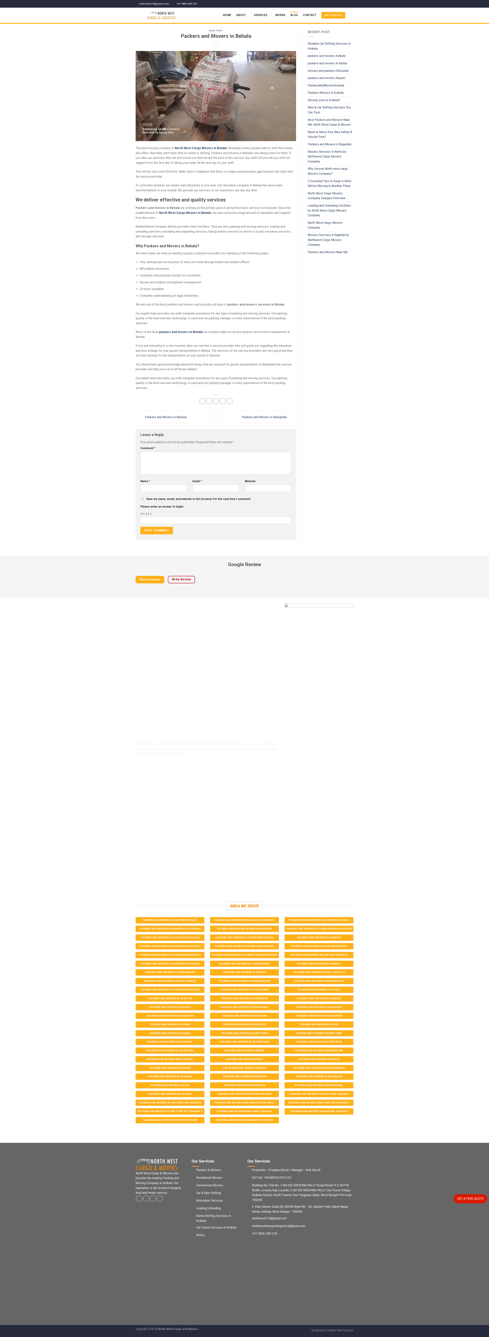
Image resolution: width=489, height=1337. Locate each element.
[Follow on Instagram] (344, 3)
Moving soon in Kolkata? (324, 100)
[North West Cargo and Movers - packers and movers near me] (169, 15)
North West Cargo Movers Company (325, 225)
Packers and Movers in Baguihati (329, 144)
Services (260, 15)
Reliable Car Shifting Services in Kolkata (329, 46)
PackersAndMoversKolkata (326, 85)
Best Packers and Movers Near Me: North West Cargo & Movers (329, 122)
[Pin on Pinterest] (223, 401)
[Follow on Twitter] (348, 3)
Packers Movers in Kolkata (326, 93)
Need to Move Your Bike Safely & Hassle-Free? (330, 134)
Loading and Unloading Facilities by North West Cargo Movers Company (329, 210)
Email (197, 481)
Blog (294, 15)
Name (145, 481)
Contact (310, 15)
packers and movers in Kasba (327, 63)
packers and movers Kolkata (327, 56)
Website (250, 481)
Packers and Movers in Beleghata (264, 417)
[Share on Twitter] (209, 401)
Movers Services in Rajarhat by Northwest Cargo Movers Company (328, 240)
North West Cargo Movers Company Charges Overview (326, 196)
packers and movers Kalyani (326, 78)
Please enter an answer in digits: (162, 506)
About (241, 15)
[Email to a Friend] (216, 401)
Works (280, 15)
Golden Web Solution (340, 1330)
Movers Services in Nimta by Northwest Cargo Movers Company (327, 156)
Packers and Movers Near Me (328, 252)
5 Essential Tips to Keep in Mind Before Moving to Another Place (329, 183)
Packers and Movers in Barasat (165, 417)
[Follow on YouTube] (351, 3)
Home (227, 15)
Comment (147, 448)
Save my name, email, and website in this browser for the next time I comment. (198, 499)
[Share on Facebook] (202, 401)
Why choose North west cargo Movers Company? (328, 171)
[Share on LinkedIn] (230, 401)
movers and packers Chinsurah (328, 71)
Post (219, 30)
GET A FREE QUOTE (470, 1198)
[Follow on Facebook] (340, 3)
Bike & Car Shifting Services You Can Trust (329, 110)
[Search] (351, 15)
